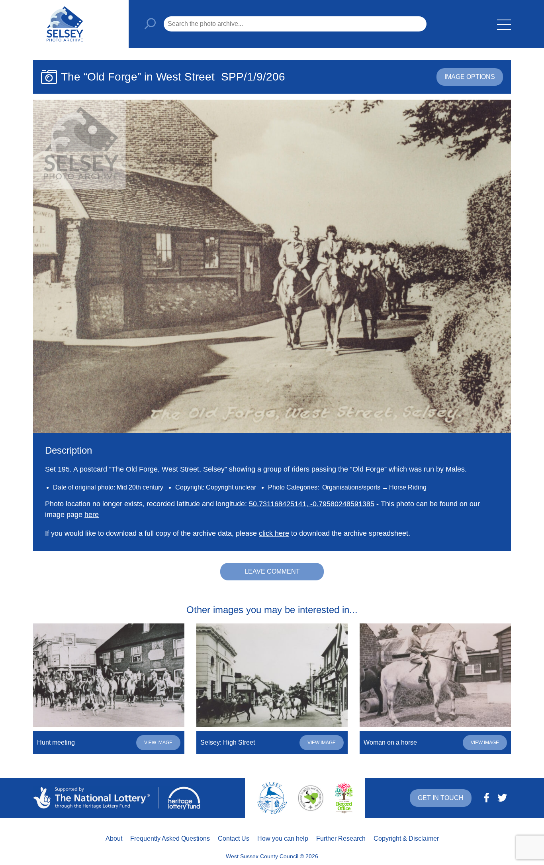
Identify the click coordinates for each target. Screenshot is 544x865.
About (114, 838)
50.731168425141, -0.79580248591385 (311, 504)
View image (158, 742)
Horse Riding (408, 487)
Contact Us (233, 838)
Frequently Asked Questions (170, 838)
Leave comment (272, 571)
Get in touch (441, 797)
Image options (469, 76)
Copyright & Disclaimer (406, 838)
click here (274, 533)
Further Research (341, 838)
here (91, 515)
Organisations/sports (351, 487)
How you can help (282, 838)
